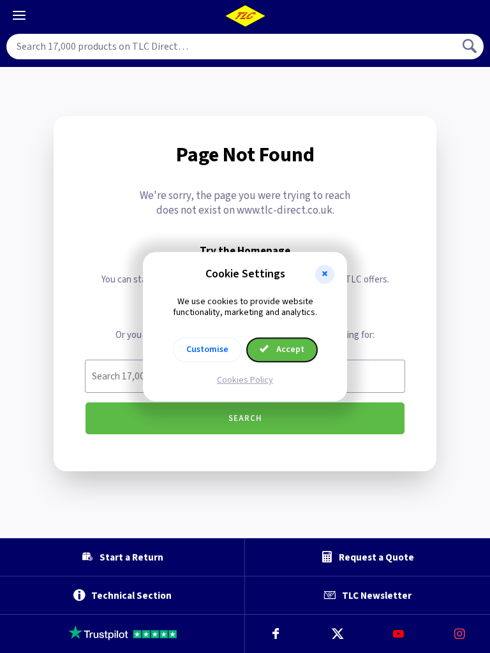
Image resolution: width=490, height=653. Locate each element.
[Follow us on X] (337, 634)
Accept (289, 349)
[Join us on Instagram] (459, 634)
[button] (324, 274)
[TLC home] (245, 16)
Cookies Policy (245, 380)
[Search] (471, 46)
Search (245, 418)
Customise (207, 349)
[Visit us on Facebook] (275, 634)
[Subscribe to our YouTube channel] (398, 634)
